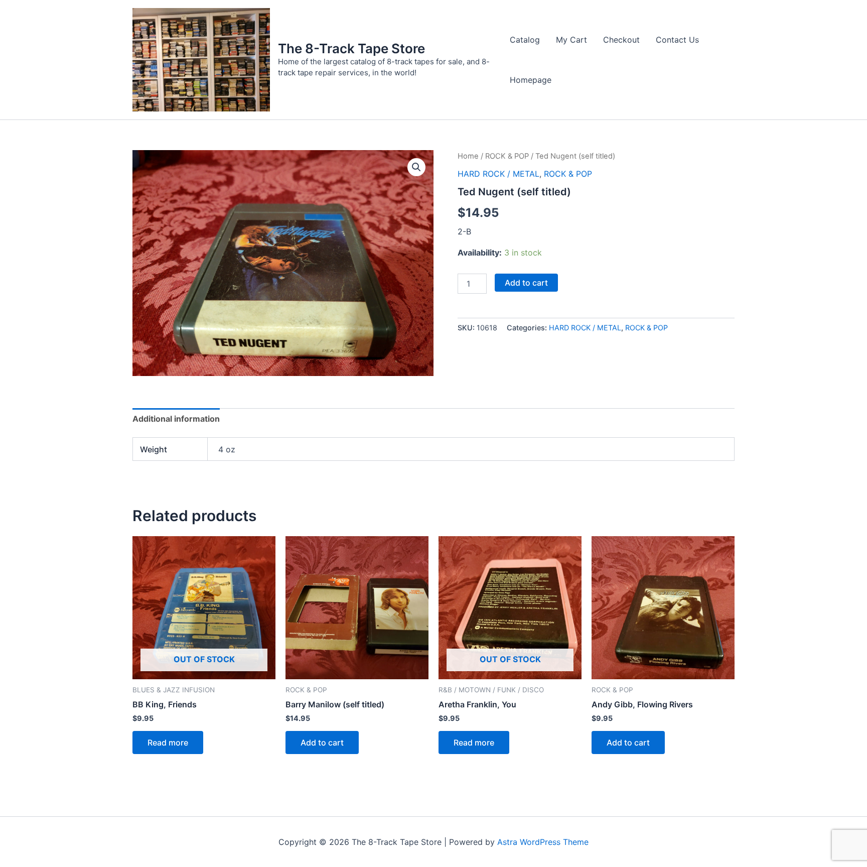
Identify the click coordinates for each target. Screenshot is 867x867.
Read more (168, 742)
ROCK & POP (507, 156)
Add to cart (526, 283)
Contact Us (677, 40)
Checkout (621, 40)
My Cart (571, 40)
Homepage (530, 80)
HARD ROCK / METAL (498, 174)
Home (468, 156)
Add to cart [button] (322, 742)
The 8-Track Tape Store (351, 48)
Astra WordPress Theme (543, 842)
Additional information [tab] (176, 419)
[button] (416, 167)
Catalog (525, 40)
